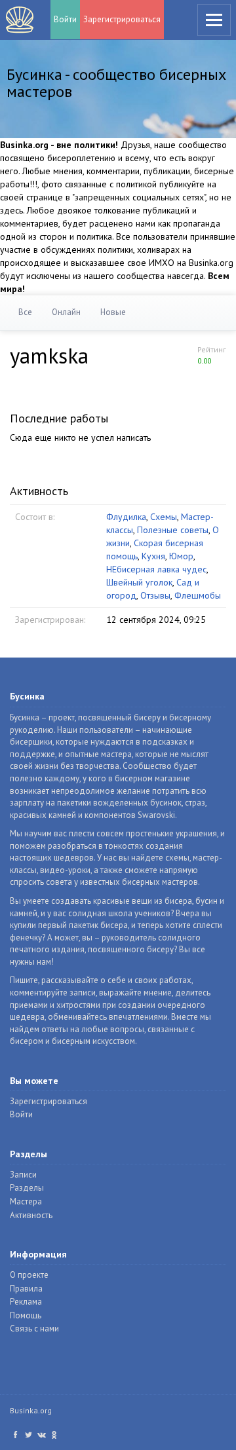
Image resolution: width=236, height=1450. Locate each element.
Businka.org (31, 1410)
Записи (23, 1174)
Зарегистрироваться (122, 19)
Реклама (26, 1301)
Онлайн (66, 312)
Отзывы (155, 595)
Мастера (26, 1201)
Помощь (25, 1315)
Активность (31, 1215)
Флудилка (126, 517)
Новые (113, 312)
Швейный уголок (139, 582)
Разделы (27, 1187)
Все (25, 312)
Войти (65, 19)
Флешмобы (197, 595)
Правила (26, 1288)
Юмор (181, 556)
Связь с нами (34, 1328)
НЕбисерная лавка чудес (156, 569)
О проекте (29, 1274)
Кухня (153, 556)
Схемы (163, 517)
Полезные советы (172, 530)
